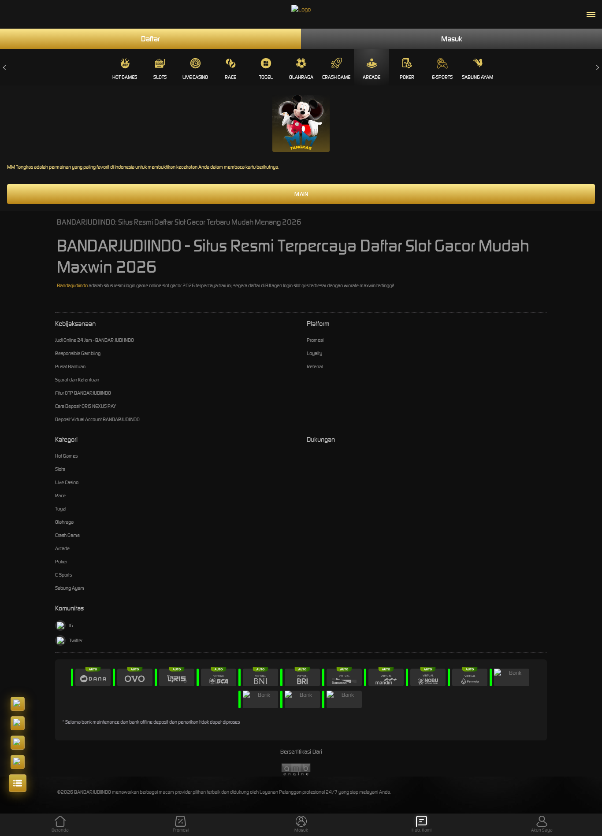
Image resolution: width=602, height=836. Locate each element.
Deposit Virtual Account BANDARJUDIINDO (97, 419)
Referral (315, 366)
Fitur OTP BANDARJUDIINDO (83, 393)
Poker (407, 77)
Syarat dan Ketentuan (77, 380)
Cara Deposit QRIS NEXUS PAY (85, 406)
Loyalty (314, 353)
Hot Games (124, 77)
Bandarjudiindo (72, 285)
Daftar (150, 39)
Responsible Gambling (77, 353)
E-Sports (442, 77)
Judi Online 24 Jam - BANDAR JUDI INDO (94, 340)
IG (71, 625)
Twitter (75, 640)
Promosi (315, 340)
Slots (160, 77)
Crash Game (336, 77)
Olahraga (301, 77)
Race (230, 77)
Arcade (371, 77)
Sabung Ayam (477, 77)
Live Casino (195, 77)
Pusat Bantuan (70, 366)
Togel (266, 77)
